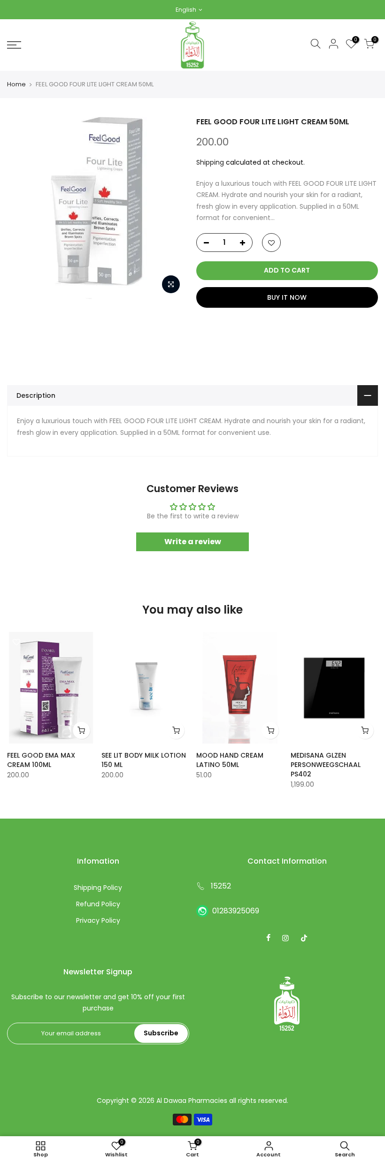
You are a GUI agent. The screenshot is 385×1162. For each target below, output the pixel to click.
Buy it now (287, 297)
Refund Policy (98, 904)
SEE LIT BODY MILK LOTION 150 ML (143, 760)
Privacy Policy (98, 920)
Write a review (192, 541)
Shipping (210, 162)
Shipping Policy (98, 887)
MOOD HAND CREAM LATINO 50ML (229, 760)
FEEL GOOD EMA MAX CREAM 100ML (41, 760)
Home (16, 84)
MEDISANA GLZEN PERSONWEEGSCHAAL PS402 (326, 765)
